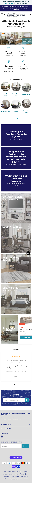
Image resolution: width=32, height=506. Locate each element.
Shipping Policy (23, 474)
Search (16, 471)
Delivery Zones (23, 471)
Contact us (5, 473)
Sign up (25, 446)
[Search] (27, 400)
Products (10, 471)
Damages (24, 473)
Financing (18, 473)
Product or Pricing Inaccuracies (10, 474)
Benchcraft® (22, 331)
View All (16, 118)
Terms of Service (24, 476)
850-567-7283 (9, 3)
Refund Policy (7, 476)
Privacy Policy (15, 476)
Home (5, 471)
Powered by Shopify (16, 479)
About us (12, 473)
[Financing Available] (8, 52)
